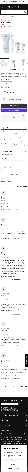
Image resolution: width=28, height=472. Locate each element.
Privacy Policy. (8, 456)
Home (2, 16)
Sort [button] (2, 181)
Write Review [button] (14, 175)
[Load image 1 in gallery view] (4, 63)
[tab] (22, 187)
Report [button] (15, 209)
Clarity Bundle (10, 16)
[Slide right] (25, 42)
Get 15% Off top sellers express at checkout (13, 1)
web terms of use (10, 409)
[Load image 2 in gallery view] (14, 63)
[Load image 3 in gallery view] (23, 63)
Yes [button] (12, 209)
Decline (13, 464)
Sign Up (21, 403)
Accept (13, 460)
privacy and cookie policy (6, 410)
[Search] (25, 12)
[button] (2, 7)
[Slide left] (2, 42)
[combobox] (14, 12)
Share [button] (18, 209)
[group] (14, 168)
